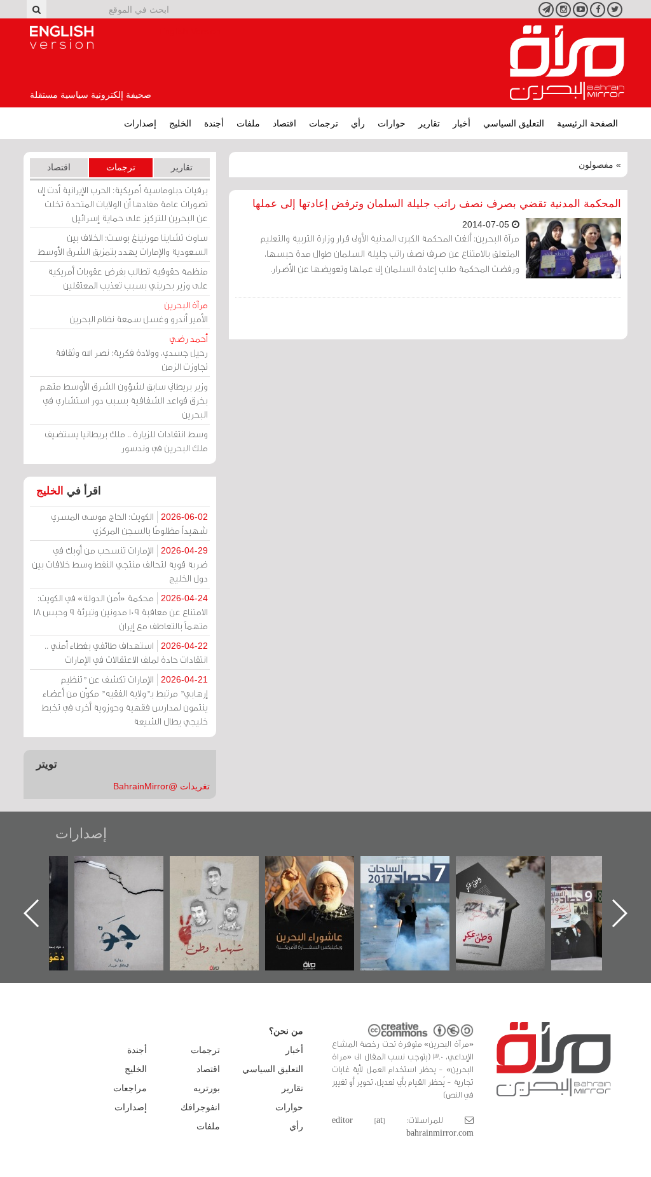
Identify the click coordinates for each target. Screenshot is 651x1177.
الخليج (180, 123)
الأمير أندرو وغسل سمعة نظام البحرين (138, 311)
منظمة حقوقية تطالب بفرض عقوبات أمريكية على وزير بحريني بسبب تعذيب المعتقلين (128, 278)
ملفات (248, 123)
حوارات (392, 123)
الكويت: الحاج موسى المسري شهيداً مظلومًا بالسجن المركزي (129, 523)
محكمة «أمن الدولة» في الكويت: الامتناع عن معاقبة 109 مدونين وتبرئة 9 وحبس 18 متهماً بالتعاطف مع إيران (121, 611)
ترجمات (323, 123)
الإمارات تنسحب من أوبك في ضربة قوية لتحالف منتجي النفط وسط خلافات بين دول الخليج (120, 564)
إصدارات (140, 123)
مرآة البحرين (567, 63)
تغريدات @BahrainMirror (161, 786)
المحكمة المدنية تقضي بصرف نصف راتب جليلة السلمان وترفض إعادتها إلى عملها (436, 204)
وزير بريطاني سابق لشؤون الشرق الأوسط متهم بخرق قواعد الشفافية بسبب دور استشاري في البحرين (124, 400)
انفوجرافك (200, 1107)
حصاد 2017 (497, 869)
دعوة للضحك (115, 869)
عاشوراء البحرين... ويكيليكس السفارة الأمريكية (401, 885)
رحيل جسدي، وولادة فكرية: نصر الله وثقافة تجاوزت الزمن (131, 352)
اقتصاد (284, 123)
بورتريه (206, 1088)
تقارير (429, 123)
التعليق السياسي (513, 123)
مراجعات (130, 1088)
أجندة (214, 123)
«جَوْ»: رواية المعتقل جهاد (211, 877)
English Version (61, 37)
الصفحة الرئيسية (587, 123)
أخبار (461, 123)
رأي (358, 123)
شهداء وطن (306, 869)
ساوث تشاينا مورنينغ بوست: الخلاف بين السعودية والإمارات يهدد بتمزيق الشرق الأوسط (123, 244)
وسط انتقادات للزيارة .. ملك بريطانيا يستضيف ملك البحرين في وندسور (126, 440)
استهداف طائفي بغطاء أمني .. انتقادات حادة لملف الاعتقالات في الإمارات (126, 652)
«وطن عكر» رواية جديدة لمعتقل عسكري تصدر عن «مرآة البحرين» (592, 892)
